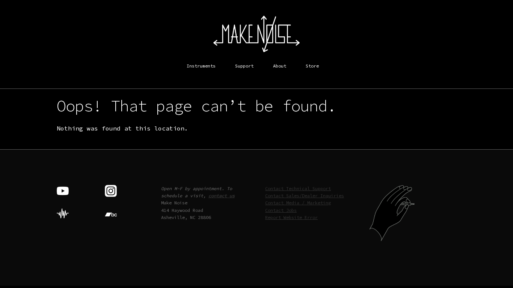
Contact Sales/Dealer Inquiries (304, 195)
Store (312, 66)
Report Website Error (291, 217)
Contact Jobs (281, 210)
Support (244, 66)
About (279, 66)
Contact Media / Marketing (298, 203)
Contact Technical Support (298, 188)
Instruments (201, 66)
